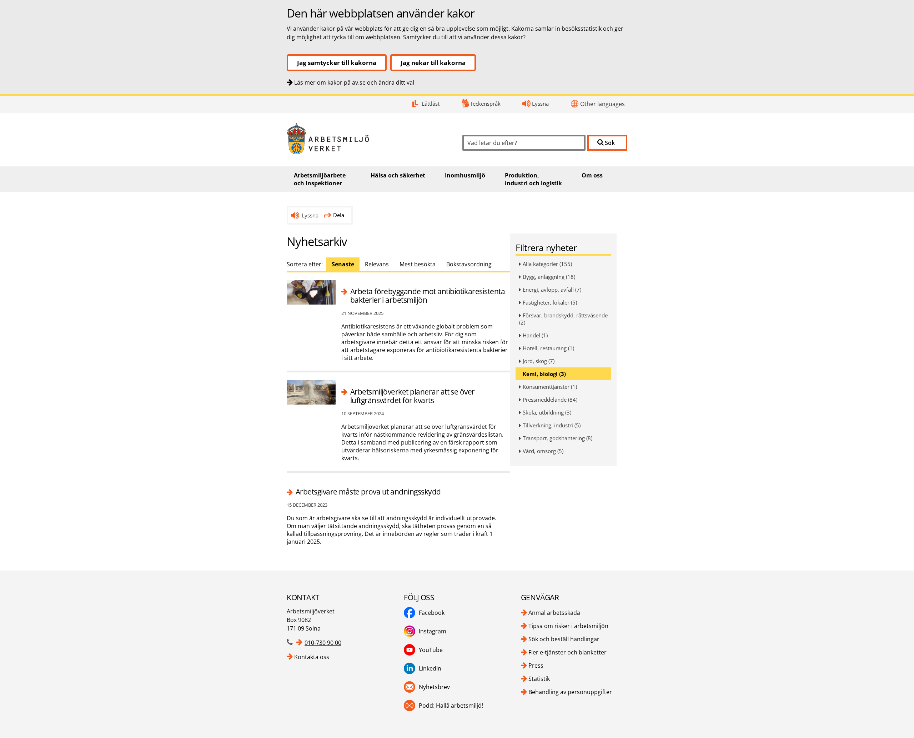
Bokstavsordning (469, 264)
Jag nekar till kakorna (433, 63)
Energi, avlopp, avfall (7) (552, 289)
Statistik (539, 679)
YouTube (431, 650)
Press (535, 665)
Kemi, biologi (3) (544, 373)
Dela (338, 215)
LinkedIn (430, 668)
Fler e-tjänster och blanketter (567, 652)
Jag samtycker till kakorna (336, 63)
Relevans (377, 264)
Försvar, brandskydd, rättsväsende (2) (563, 319)
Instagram (432, 631)
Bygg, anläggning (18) (549, 276)
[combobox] (524, 143)
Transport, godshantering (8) (557, 438)
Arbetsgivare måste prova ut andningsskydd (368, 491)
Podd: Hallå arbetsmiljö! (451, 705)
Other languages (602, 104)
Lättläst (431, 103)
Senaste (343, 264)
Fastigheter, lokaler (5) (550, 302)
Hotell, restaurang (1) (548, 348)
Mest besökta (418, 264)
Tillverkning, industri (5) (552, 425)
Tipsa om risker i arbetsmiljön (568, 626)
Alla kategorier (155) (547, 263)
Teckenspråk (485, 103)
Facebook (432, 613)
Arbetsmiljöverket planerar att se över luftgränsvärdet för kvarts (412, 396)
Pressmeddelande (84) (550, 399)
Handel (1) (535, 335)
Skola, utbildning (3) (547, 412)
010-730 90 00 (323, 643)
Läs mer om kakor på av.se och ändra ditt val (354, 82)
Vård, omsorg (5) (543, 451)
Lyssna (540, 103)
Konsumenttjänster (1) (550, 386)
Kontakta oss (311, 657)
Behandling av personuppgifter (570, 692)
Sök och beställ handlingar (563, 639)
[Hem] (369, 138)
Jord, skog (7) (538, 361)
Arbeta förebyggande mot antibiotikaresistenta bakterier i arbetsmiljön (427, 296)
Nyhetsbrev (434, 687)
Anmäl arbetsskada (554, 613)
